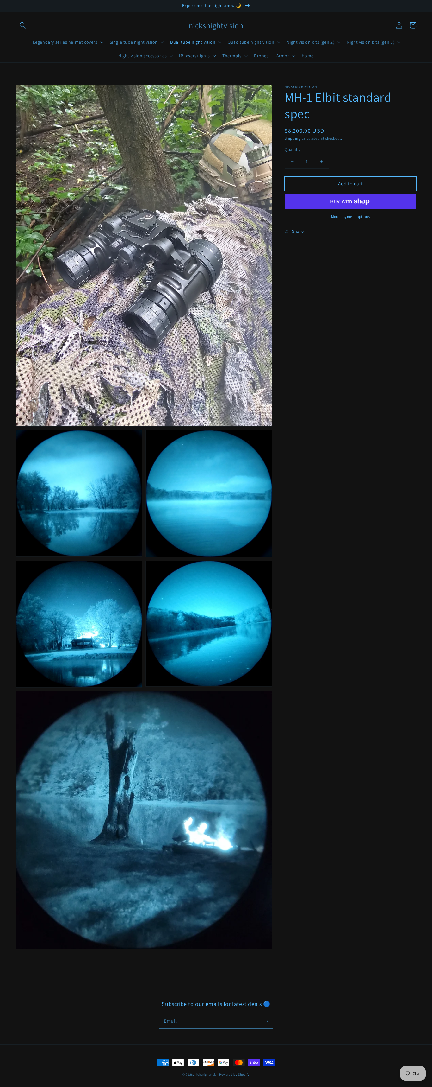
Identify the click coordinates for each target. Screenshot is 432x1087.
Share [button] (298, 231)
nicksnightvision (207, 1074)
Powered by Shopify (234, 1074)
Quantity (292, 149)
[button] (23, 25)
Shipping (293, 138)
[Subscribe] (266, 1021)
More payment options (350, 216)
